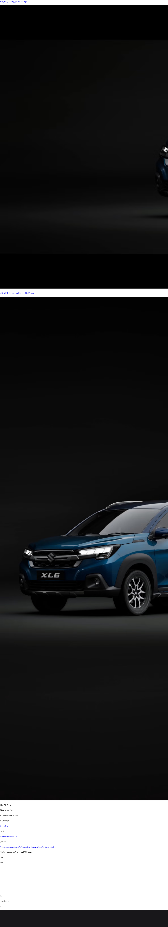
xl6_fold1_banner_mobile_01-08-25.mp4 (17, 293)
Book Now (4, 826)
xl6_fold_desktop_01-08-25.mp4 (13, 1)
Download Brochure (8, 836)
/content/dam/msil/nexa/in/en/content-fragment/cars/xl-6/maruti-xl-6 (28, 847)
